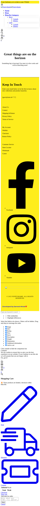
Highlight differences (14, 318)
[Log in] (2, 30)
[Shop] (20, 364)
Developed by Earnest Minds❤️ (14, 306)
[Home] (20, 362)
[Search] (20, 33)
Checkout (4, 492)
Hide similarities (12, 316)
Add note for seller (7, 496)
